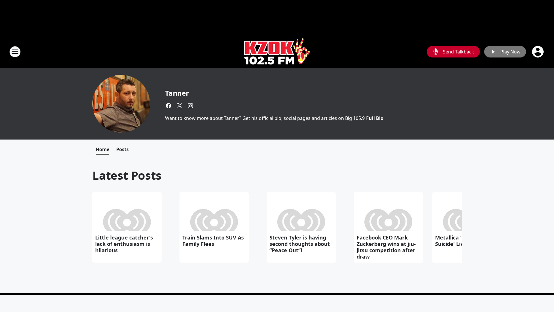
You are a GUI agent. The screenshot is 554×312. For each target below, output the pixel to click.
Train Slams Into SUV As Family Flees (213, 240)
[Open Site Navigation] (15, 51)
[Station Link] (277, 51)
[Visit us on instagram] (190, 105)
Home (102, 149)
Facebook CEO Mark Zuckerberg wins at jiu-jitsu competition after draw (386, 247)
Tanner (177, 93)
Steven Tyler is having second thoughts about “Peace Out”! (299, 243)
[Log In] (538, 51)
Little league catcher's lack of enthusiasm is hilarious (124, 243)
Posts (122, 149)
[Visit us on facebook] (168, 105)
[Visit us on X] (179, 105)
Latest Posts (127, 175)
